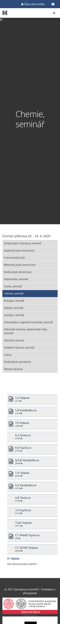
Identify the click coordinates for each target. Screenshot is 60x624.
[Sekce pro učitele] (53, 4)
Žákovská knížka (34, 4)
